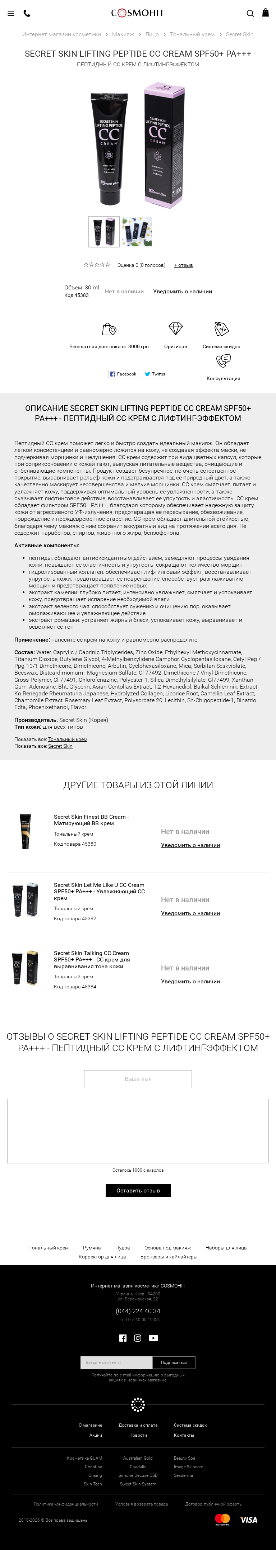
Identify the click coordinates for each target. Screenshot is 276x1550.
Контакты (184, 1435)
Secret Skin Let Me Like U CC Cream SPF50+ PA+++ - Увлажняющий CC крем (99, 892)
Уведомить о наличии (182, 291)
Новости (138, 1435)
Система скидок (190, 1425)
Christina (93, 1466)
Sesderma (183, 1475)
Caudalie (138, 1466)
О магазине (90, 1425)
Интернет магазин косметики (61, 34)
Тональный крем (67, 739)
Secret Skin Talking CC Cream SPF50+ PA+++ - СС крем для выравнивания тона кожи (92, 960)
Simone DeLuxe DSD (138, 1475)
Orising (95, 1475)
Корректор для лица (102, 1257)
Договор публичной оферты (214, 1504)
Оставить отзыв (138, 1190)
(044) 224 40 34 (138, 1311)
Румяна (92, 1248)
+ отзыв (183, 265)
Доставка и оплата (138, 1425)
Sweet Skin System (138, 1484)
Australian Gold (138, 1458)
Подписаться (174, 1362)
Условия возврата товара (141, 1504)
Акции (95, 1435)
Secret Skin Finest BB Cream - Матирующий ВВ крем (91, 820)
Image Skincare (188, 1466)
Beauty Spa (184, 1458)
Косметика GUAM (84, 1458)
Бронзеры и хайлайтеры (169, 1257)
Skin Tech (93, 1484)
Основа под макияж (167, 1248)
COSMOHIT (138, 12)
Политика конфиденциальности (66, 1504)
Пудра (122, 1248)
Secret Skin (60, 746)
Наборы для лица (226, 1248)
